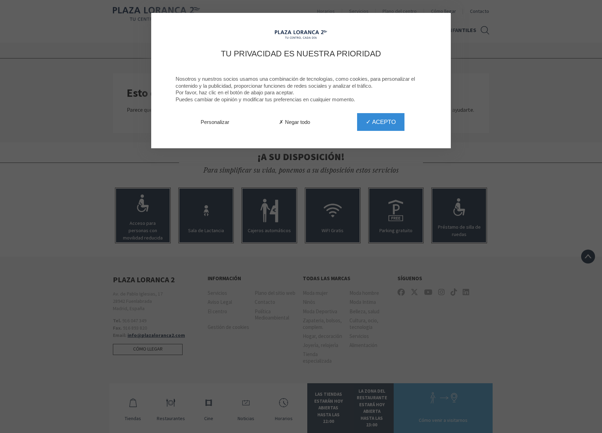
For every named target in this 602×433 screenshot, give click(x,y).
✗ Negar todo (294, 122)
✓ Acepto (381, 121)
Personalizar (215, 122)
